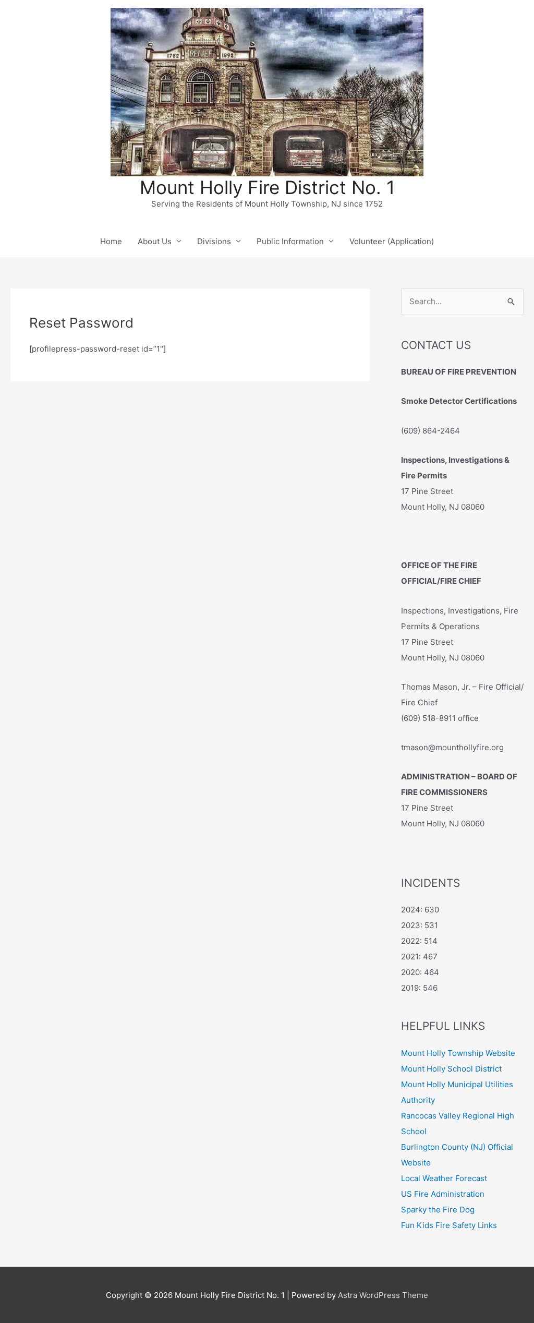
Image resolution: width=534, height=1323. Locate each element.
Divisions (214, 241)
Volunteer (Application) (391, 241)
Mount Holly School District (451, 1069)
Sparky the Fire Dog (438, 1209)
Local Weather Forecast (444, 1178)
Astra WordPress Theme (383, 1295)
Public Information (290, 241)
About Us (155, 241)
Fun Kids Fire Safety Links (449, 1225)
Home (111, 241)
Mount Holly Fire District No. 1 (267, 187)
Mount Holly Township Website (458, 1053)
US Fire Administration (442, 1194)
